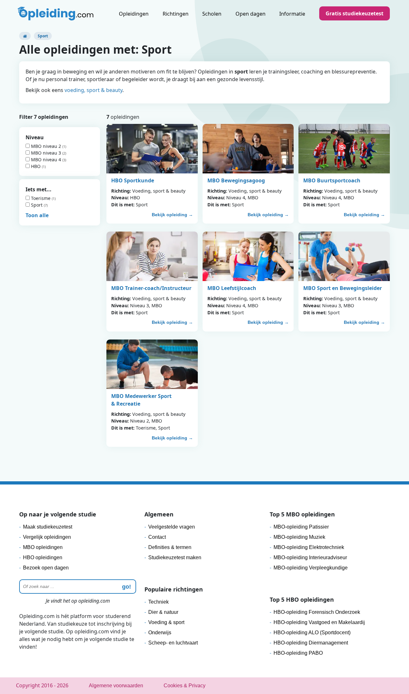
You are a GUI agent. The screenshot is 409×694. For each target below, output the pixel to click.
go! (126, 586)
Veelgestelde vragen (171, 527)
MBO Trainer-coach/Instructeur (151, 288)
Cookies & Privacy (184, 685)
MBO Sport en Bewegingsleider (342, 288)
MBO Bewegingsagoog (236, 180)
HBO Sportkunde (132, 180)
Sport (37, 205)
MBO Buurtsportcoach (331, 180)
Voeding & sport (166, 622)
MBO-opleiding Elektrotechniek (309, 547)
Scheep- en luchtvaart (173, 642)
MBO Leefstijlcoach (231, 288)
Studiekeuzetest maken (174, 557)
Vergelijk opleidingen (47, 537)
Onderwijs (159, 632)
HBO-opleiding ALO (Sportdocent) (312, 632)
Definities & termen (169, 547)
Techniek (158, 602)
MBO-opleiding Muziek (299, 537)
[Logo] (56, 14)
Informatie (292, 13)
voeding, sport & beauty (93, 90)
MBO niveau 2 (46, 146)
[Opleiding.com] (25, 36)
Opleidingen (134, 13)
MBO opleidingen (43, 547)
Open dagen (250, 13)
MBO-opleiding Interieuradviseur (310, 557)
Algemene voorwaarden (116, 685)
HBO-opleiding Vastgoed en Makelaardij (319, 622)
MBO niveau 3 (46, 153)
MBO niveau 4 (46, 159)
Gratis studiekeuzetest (354, 13)
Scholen (211, 13)
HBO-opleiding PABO (298, 653)
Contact (157, 537)
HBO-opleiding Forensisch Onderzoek (317, 612)
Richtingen (176, 13)
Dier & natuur (163, 612)
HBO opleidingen (42, 557)
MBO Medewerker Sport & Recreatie (141, 400)
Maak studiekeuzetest (47, 527)
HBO (36, 166)
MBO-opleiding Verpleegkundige (311, 567)
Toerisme (41, 198)
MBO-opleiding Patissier (301, 527)
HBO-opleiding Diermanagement (311, 642)
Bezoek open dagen (46, 567)
